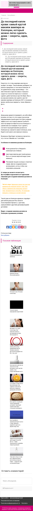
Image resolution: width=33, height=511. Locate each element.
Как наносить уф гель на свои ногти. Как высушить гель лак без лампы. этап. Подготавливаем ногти (16, 368)
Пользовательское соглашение (10, 500)
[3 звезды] (16, 222)
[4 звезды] (18, 222)
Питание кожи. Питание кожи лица (16, 292)
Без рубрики (5, 235)
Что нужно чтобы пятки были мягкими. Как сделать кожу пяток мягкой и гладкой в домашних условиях (16, 386)
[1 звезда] (13, 222)
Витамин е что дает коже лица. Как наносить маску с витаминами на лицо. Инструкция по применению (15, 332)
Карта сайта (4, 498)
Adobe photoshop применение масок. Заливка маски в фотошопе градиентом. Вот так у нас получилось (16, 350)
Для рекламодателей (16, 498)
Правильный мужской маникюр (16, 255)
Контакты (24, 503)
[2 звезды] (15, 222)
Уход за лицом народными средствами (16, 310)
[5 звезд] (20, 222)
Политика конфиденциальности (10, 503)
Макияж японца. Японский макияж (14, 274)
